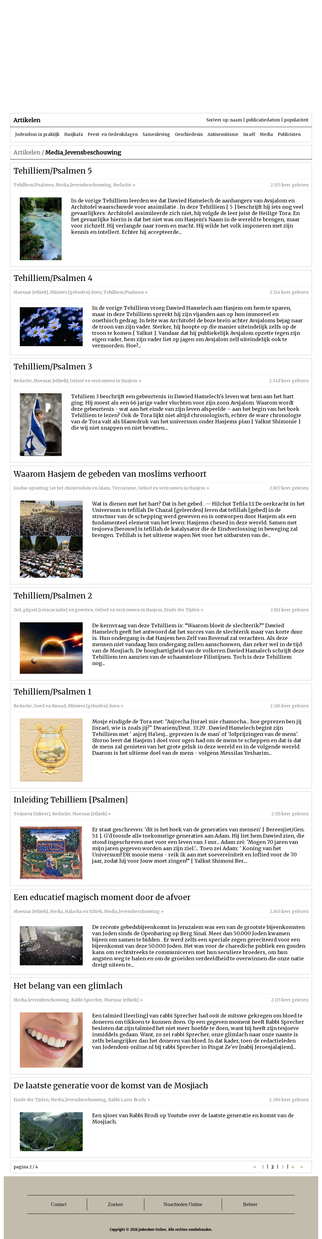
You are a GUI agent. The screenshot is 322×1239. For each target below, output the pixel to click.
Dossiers (127, 100)
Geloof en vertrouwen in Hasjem (103, 381)
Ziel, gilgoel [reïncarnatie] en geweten (53, 610)
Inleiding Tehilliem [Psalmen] (71, 800)
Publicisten (289, 134)
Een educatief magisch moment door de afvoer (102, 897)
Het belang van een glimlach (68, 986)
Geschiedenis (189, 134)
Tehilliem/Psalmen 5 (53, 171)
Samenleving (156, 134)
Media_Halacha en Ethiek (76, 911)
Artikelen (86, 100)
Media (266, 134)
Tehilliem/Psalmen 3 (53, 367)
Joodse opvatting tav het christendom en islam (62, 488)
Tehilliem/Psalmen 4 (53, 278)
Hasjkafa (73, 134)
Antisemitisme (223, 134)
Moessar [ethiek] (31, 292)
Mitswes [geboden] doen (76, 292)
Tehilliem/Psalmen (34, 185)
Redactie (122, 185)
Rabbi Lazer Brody (127, 1099)
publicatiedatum (263, 120)
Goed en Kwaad (50, 706)
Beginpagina (32, 100)
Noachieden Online (183, 1204)
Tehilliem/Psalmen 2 (53, 596)
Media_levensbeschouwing (83, 185)
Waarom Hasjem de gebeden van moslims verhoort (110, 474)
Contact (58, 1204)
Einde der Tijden (181, 610)
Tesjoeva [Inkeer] (32, 814)
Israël (249, 134)
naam (236, 120)
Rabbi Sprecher (86, 1000)
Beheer (250, 1204)
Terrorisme (124, 488)
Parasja (165, 100)
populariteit (296, 120)
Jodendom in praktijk (37, 134)
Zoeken (115, 1204)
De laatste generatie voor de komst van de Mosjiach (111, 1086)
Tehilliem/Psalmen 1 (53, 692)
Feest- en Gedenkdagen (113, 134)
